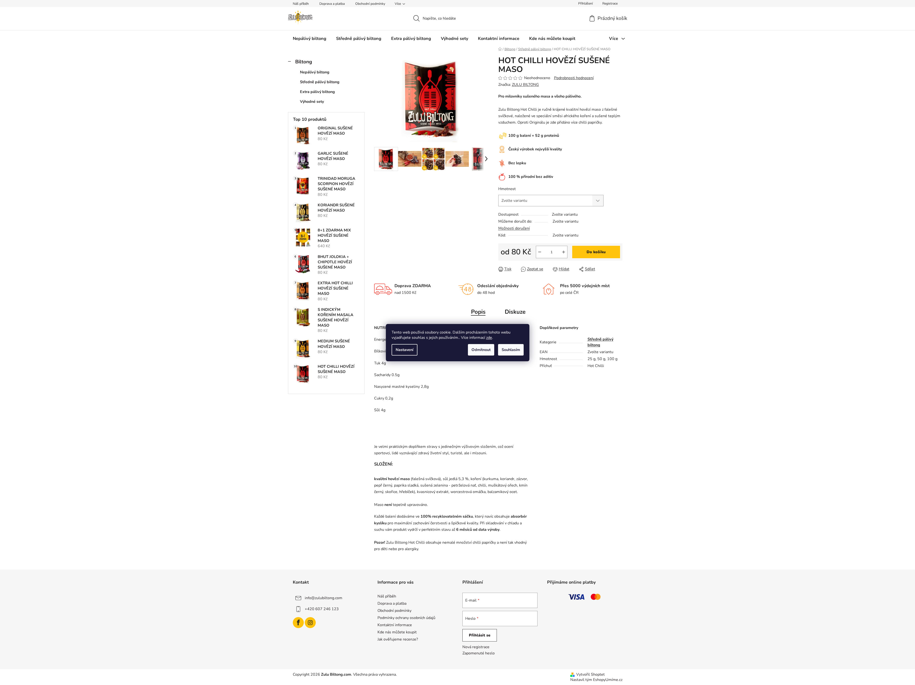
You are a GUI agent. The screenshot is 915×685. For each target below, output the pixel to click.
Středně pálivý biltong (319, 82)
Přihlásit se (479, 635)
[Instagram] (310, 622)
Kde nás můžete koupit (397, 632)
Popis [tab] (478, 312)
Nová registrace (475, 647)
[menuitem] (309, 38)
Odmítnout (481, 349)
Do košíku (596, 252)
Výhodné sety (312, 101)
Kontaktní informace (394, 625)
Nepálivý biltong (314, 72)
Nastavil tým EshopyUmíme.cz (596, 679)
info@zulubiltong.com (323, 597)
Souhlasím (511, 349)
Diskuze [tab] (515, 312)
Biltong (303, 61)
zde (489, 337)
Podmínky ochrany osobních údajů (406, 617)
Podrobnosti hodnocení (574, 78)
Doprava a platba (332, 3)
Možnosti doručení (514, 228)
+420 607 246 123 (322, 608)
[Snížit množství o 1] (539, 252)
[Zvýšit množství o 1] (563, 252)
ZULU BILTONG (525, 84)
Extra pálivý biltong (317, 91)
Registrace (610, 3)
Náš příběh (301, 3)
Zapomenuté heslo (478, 653)
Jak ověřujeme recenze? (397, 639)
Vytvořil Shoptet (590, 674)
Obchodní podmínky (370, 3)
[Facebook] (298, 622)
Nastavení (404, 349)
